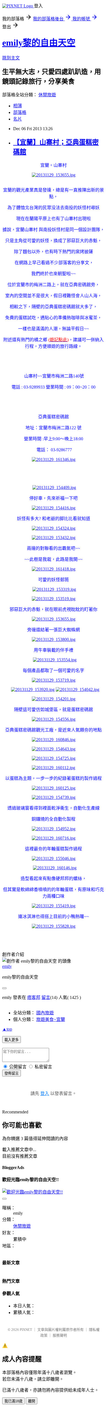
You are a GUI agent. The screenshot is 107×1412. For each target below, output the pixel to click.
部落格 (19, 112)
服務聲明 (60, 1335)
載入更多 (11, 1040)
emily (7, 966)
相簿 (17, 105)
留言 (45, 997)
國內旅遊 (45, 1012)
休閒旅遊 (47, 94)
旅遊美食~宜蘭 (50, 1019)
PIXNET (26, 1330)
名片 (17, 119)
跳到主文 (11, 58)
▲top (7, 1029)
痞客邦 (33, 997)
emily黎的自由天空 (38, 43)
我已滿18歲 (13, 1401)
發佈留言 (11, 1073)
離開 (31, 1401)
